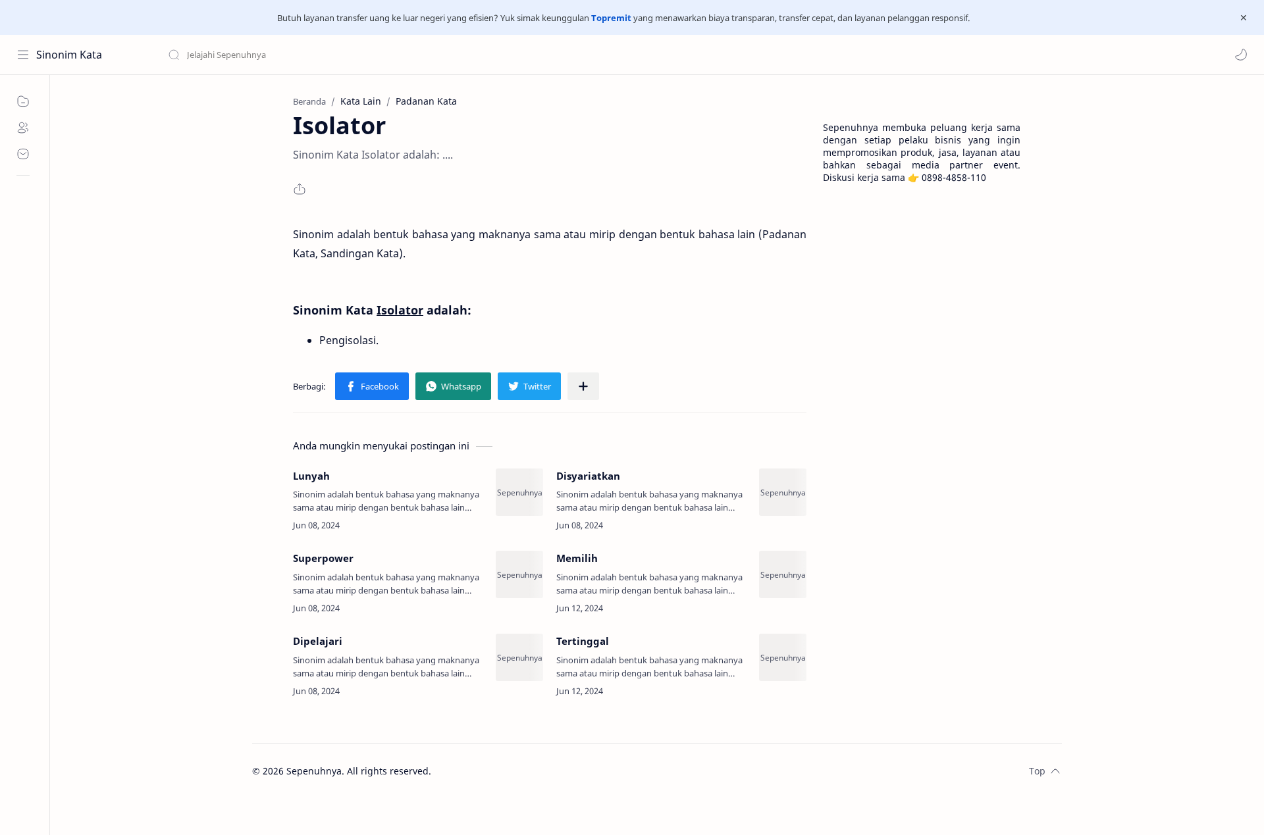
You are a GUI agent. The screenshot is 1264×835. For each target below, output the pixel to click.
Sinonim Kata (69, 54)
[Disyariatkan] (782, 492)
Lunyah (311, 475)
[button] (1241, 54)
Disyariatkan (588, 475)
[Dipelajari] (519, 657)
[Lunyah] (519, 492)
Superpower (323, 558)
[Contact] (23, 154)
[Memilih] (782, 574)
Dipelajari (317, 640)
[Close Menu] (1244, 18)
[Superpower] (519, 574)
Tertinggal (582, 640)
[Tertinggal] (782, 657)
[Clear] (375, 54)
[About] (23, 127)
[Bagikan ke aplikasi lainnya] (583, 386)
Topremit (611, 18)
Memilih (577, 558)
